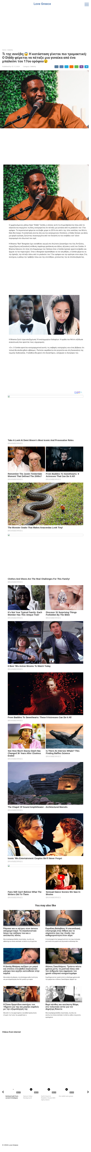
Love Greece (42, 4)
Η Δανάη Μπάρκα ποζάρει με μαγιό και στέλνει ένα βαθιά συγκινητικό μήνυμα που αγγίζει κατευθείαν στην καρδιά (21, 970)
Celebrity (33, 66)
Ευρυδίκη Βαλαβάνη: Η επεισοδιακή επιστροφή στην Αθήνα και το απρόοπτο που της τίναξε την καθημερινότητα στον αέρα (63, 932)
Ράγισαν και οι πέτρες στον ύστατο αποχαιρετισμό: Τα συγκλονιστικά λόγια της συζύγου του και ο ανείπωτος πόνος (20, 932)
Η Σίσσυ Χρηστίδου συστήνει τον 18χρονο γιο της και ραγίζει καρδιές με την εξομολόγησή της (21, 1006)
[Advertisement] (45, 26)
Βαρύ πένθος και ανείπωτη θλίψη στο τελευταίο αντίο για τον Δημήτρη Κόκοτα (62, 1006)
